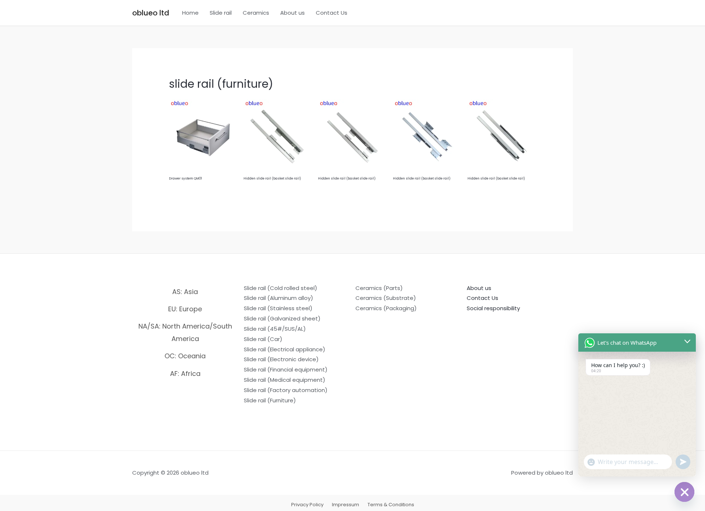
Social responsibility (493, 308)
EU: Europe (185, 309)
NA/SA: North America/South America (185, 332)
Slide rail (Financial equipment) (286, 369)
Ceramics (256, 13)
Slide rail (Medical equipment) (284, 380)
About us (292, 13)
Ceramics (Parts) (379, 288)
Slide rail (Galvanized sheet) (282, 318)
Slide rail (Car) (263, 339)
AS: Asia (185, 291)
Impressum (345, 504)
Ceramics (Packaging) (386, 308)
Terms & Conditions (391, 504)
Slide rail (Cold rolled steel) (280, 288)
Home (190, 13)
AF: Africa (185, 373)
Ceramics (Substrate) (385, 298)
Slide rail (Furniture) (270, 400)
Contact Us (331, 13)
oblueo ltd (150, 13)
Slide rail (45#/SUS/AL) (275, 329)
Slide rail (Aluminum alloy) (278, 298)
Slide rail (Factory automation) (286, 390)
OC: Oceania (185, 355)
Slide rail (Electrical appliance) (284, 349)
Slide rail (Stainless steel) (278, 308)
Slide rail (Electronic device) (281, 359)
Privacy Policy (307, 504)
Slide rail (221, 13)
